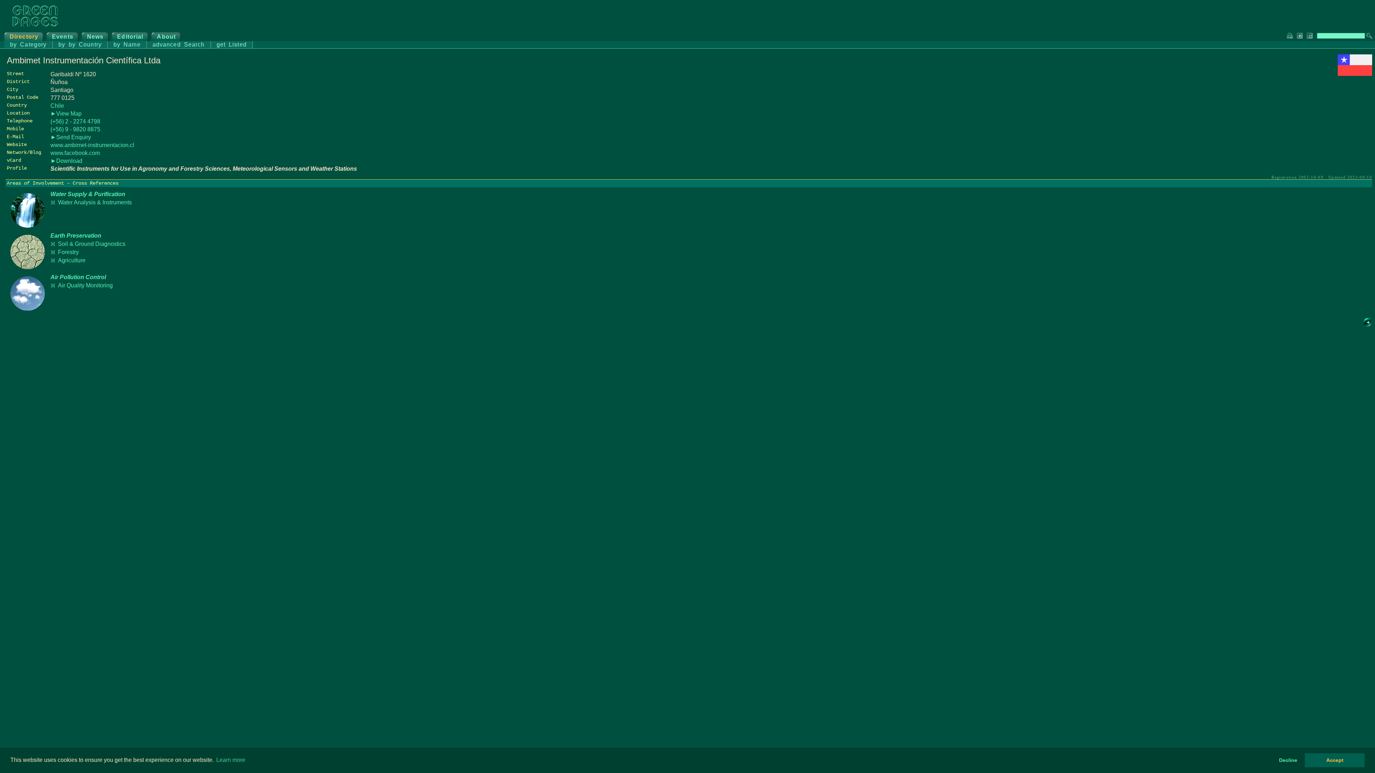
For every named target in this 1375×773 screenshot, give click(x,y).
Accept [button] (1334, 760)
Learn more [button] (230, 760)
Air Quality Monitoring (85, 285)
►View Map (66, 114)
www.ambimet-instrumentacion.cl (92, 145)
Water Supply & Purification (87, 194)
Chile (57, 106)
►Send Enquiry (70, 137)
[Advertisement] (1318, 127)
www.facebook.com (75, 153)
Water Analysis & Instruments (95, 202)
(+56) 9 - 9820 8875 (75, 129)
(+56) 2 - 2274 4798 (75, 121)
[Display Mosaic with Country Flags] (1355, 74)
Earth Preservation (75, 236)
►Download (66, 161)
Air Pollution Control (78, 277)
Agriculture (72, 260)
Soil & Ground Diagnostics (91, 244)
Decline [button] (1288, 760)
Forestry (68, 252)
